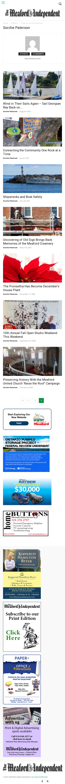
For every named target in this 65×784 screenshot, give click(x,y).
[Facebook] (42, 781)
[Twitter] (47, 781)
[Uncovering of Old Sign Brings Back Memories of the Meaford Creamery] (32, 221)
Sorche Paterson (10, 111)
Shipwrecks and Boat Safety (22, 197)
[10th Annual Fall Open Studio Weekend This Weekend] (32, 314)
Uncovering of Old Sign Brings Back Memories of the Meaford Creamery (28, 241)
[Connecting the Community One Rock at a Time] (32, 132)
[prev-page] (22, 400)
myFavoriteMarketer (41, 777)
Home (5, 23)
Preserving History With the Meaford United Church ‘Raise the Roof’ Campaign (31, 381)
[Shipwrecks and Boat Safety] (32, 178)
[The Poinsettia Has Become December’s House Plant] (32, 268)
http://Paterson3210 (33, 59)
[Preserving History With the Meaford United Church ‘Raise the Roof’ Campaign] (32, 361)
